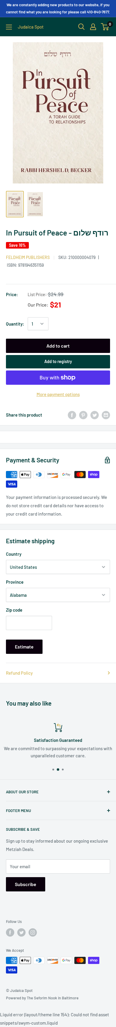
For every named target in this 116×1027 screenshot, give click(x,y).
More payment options (58, 394)
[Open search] (81, 26)
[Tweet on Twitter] (94, 414)
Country (13, 554)
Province (14, 582)
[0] (105, 26)
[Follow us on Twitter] (21, 932)
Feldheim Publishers (28, 257)
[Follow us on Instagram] (33, 932)
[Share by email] (106, 414)
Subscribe (25, 884)
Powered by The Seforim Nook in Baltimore (42, 997)
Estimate (24, 646)
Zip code (14, 610)
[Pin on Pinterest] (83, 414)
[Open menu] (9, 27)
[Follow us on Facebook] (10, 932)
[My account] (93, 26)
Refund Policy (19, 673)
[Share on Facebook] (72, 414)
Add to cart (58, 345)
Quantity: (15, 323)
